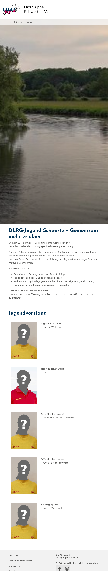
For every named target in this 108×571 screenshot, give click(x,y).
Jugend (29, 22)
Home (11, 22)
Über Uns (20, 22)
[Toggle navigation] (54, 9)
